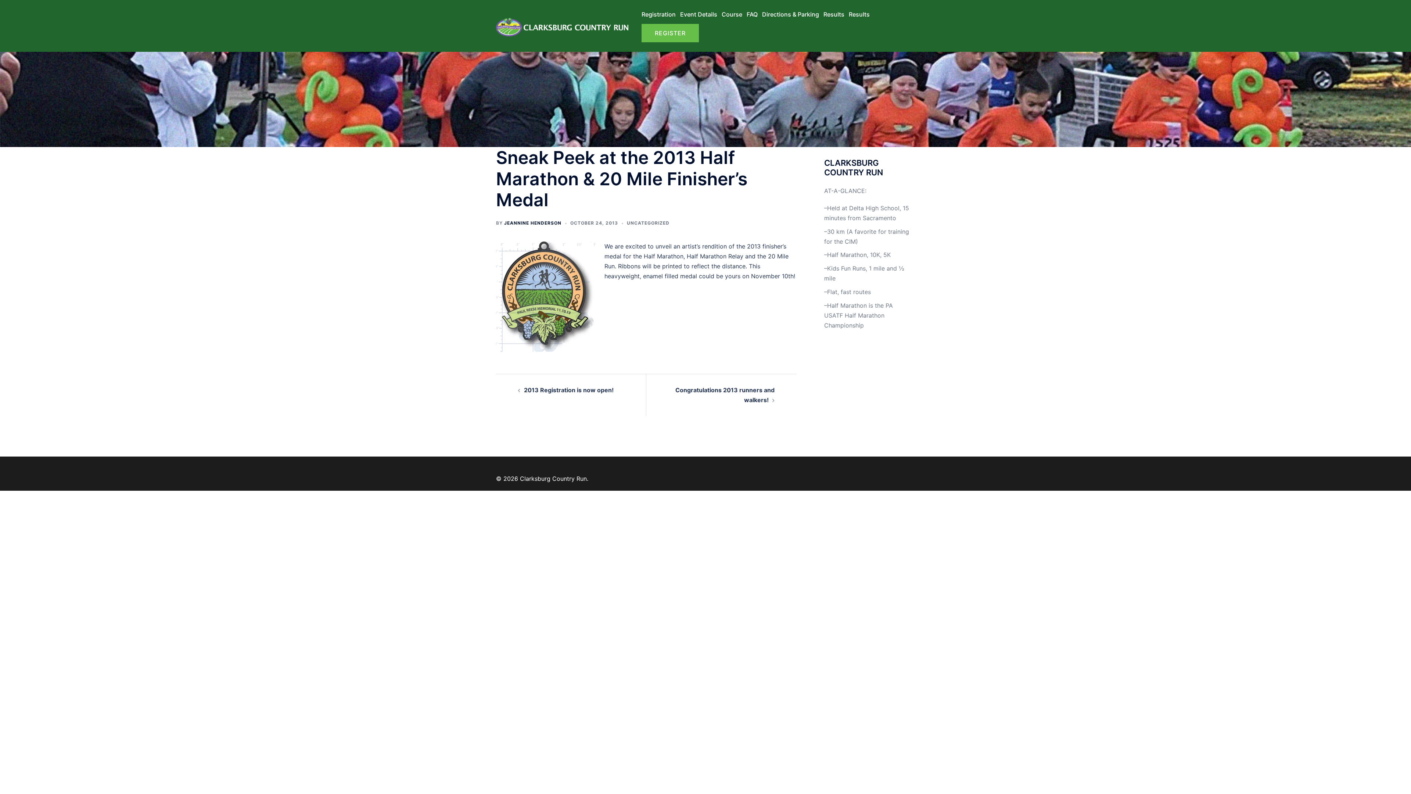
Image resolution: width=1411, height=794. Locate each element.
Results (833, 14)
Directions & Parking (790, 14)
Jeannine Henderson (532, 223)
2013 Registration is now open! (569, 390)
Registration (659, 14)
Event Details (698, 14)
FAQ (752, 14)
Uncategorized (648, 223)
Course (732, 14)
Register (670, 33)
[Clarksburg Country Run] (562, 25)
